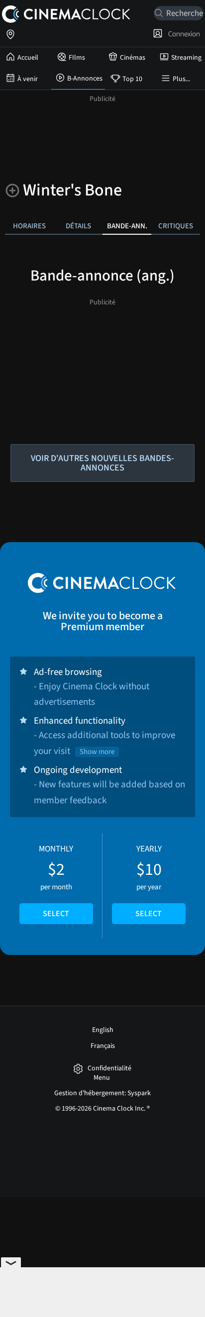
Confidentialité (109, 1068)
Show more (97, 752)
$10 (148, 881)
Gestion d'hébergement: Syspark (102, 1093)
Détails (78, 225)
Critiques (175, 225)
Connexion (182, 33)
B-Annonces (84, 79)
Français (103, 1046)
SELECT (56, 913)
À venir (27, 79)
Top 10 (132, 79)
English (102, 1030)
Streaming (186, 58)
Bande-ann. (127, 225)
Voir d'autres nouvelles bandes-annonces (102, 463)
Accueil (27, 58)
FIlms (77, 58)
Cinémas (132, 58)
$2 (56, 881)
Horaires (29, 225)
